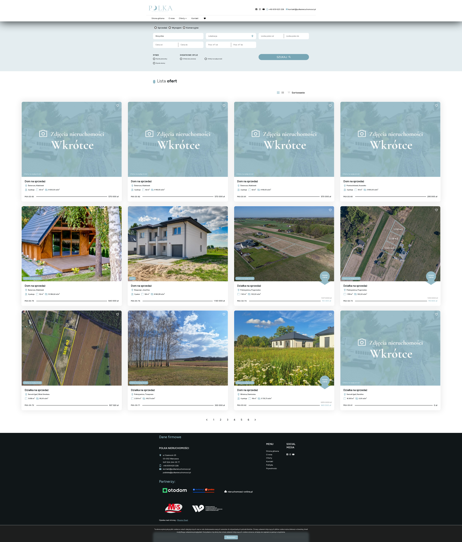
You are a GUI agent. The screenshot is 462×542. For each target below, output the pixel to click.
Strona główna (158, 18)
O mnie (172, 18)
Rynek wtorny (160, 63)
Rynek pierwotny (161, 59)
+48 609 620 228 (171, 466)
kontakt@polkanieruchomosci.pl (176, 469)
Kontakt (194, 18)
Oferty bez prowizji (189, 59)
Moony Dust (182, 520)
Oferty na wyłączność (215, 59)
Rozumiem (231, 537)
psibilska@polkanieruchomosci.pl (177, 472)
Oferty (182, 18)
